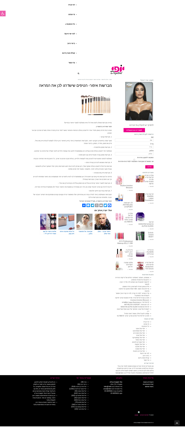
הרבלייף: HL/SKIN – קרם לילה (149, 252)
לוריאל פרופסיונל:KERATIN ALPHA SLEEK (146, 224)
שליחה (149, 167)
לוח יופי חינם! (144, 353)
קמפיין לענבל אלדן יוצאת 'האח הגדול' (136, 314)
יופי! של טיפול (140, 340)
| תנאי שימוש (149, 386)
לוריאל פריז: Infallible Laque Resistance (135, 302)
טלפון (151, 151)
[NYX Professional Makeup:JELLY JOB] (119, 236)
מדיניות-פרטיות (124, 161)
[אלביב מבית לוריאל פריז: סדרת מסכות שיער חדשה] (140, 178)
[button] (3, 13)
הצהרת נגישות (148, 382)
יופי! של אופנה (140, 349)
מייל (152, 144)
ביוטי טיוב (146, 356)
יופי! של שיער (140, 335)
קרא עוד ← (151, 186)
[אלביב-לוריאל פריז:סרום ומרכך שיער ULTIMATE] (119, 216)
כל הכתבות (145, 326)
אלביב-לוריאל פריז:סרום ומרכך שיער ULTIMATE (128, 218)
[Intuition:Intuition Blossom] (119, 180)
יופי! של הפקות (140, 344)
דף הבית (146, 322)
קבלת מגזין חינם (143, 358)
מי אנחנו (146, 324)
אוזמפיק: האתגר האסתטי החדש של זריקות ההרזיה (132, 278)
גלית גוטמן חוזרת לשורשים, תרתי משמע (135, 287)
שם (152, 137)
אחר (85, 382)
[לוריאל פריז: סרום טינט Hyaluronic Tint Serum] (140, 266)
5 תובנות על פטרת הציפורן (140, 280)
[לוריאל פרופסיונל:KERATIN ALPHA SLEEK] (140, 216)
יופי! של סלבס (140, 347)
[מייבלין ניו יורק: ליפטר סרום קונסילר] (119, 253)
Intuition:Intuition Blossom (139, 300)
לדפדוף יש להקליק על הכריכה (141, 125)
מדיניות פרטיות (148, 384)
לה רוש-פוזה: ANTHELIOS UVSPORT (128, 205)
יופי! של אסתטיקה (139, 331)
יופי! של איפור (140, 329)
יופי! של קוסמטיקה (138, 338)
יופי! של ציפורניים (139, 333)
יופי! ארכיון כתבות (139, 351)
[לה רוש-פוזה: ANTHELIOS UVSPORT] (119, 197)
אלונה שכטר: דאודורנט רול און (128, 265)
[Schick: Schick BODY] (140, 236)
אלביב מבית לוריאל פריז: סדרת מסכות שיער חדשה (132, 298)
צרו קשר (146, 360)
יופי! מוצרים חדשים (138, 342)
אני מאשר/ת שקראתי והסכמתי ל (136, 161)
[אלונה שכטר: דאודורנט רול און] (119, 266)
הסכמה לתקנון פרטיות (145, 157)
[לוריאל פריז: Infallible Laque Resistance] (140, 197)
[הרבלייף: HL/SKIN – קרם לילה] (140, 253)
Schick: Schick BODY (151, 235)
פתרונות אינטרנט (144, 415)
